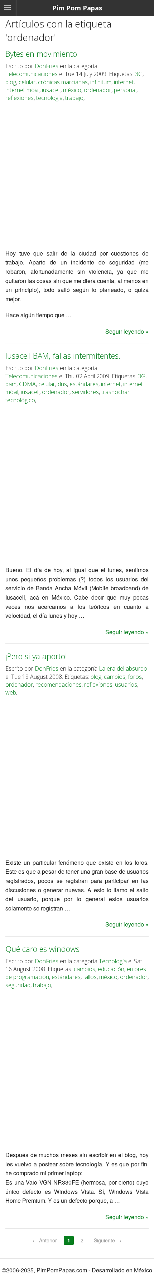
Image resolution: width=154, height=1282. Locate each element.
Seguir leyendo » (127, 331)
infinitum (100, 82)
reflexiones (19, 98)
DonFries (46, 66)
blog (10, 82)
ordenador (97, 90)
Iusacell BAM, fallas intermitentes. (62, 355)
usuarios (126, 684)
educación (111, 969)
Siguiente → (107, 1240)
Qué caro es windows (42, 948)
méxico (72, 90)
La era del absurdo (123, 668)
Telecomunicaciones (31, 74)
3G (139, 74)
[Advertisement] (77, 177)
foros (135, 677)
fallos (90, 977)
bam (10, 384)
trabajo (74, 98)
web (10, 692)
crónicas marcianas (63, 82)
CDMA (27, 384)
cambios (114, 677)
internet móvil (22, 90)
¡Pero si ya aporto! (36, 656)
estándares (83, 384)
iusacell (51, 90)
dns (62, 384)
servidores (85, 392)
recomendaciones (58, 684)
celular (27, 82)
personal (125, 90)
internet (124, 82)
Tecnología (113, 961)
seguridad (17, 985)
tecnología (49, 98)
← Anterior (45, 1240)
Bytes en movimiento (41, 53)
